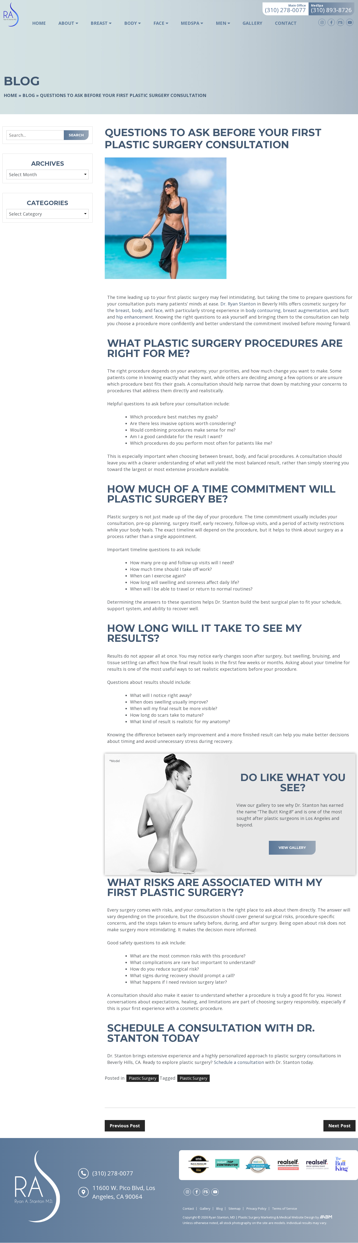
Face (158, 23)
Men (221, 23)
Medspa (190, 23)
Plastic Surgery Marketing (257, 1217)
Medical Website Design (297, 1217)
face (158, 310)
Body (130, 23)
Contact (286, 23)
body (137, 310)
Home (39, 23)
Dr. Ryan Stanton (238, 304)
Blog (28, 95)
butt (344, 310)
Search (76, 135)
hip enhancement (134, 317)
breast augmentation (305, 310)
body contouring (263, 310)
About (66, 23)
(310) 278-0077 (112, 1173)
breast (122, 310)
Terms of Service (284, 1208)
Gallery (252, 23)
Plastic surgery (142, 1078)
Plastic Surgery (193, 1078)
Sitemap (234, 1208)
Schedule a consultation (239, 1062)
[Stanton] (15, 14)
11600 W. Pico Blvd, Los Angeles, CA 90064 (123, 1192)
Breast (99, 23)
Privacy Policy (256, 1208)
